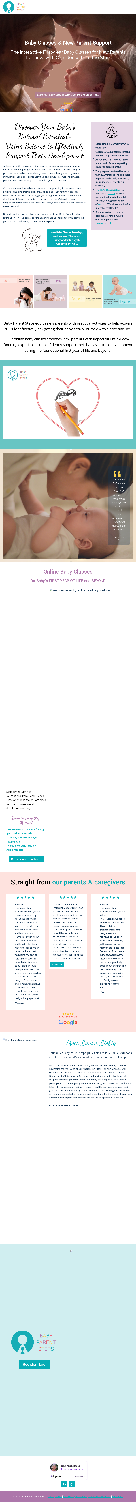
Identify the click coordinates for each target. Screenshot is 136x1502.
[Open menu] (130, 7)
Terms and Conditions (99, 1496)
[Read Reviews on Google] (68, 107)
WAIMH (102, 204)
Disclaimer (117, 1496)
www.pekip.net (103, 222)
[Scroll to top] (129, 1497)
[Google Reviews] (64, 1484)
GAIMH (111, 193)
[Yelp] (72, 1484)
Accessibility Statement (75, 1496)
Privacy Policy (55, 1496)
